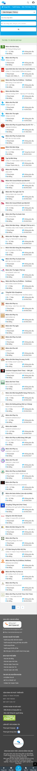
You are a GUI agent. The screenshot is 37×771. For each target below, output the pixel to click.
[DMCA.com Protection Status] (9, 718)
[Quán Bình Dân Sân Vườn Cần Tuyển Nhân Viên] (3, 70)
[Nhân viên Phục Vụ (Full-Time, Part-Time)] (3, 595)
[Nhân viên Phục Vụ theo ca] (3, 572)
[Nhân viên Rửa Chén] (3, 91)
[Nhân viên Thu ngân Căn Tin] (3, 192)
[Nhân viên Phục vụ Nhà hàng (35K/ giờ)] (3, 438)
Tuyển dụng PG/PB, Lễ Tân (11, 648)
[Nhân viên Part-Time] (3, 382)
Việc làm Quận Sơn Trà (10, 667)
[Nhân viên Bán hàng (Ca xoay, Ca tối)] (3, 359)
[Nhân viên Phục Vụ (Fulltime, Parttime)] (3, 561)
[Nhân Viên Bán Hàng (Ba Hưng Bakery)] (3, 247)
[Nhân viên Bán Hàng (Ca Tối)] (3, 527)
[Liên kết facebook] (17, 728)
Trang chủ (6, 7)
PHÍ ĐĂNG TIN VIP (9, 677)
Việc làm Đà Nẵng (9, 658)
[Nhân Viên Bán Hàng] (3, 148)
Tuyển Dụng (16, 7)
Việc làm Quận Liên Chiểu (11, 670)
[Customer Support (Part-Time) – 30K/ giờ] (3, 371)
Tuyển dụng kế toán (9, 645)
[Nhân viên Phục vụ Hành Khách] (3, 472)
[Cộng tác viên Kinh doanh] (3, 516)
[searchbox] (19, 12)
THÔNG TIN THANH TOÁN (11, 683)
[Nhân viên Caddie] (3, 426)
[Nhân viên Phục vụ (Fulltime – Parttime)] (3, 281)
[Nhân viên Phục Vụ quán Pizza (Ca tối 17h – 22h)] (3, 126)
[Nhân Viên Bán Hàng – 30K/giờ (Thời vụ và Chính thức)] (3, 225)
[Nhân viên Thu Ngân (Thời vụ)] (3, 270)
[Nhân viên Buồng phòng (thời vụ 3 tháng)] (3, 404)
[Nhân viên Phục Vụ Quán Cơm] (3, 137)
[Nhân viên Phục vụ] (3, 303)
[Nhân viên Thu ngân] (3, 114)
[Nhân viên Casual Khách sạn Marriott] (3, 181)
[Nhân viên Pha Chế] (3, 103)
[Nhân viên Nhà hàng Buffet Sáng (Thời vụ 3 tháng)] (3, 393)
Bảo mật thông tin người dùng (13, 713)
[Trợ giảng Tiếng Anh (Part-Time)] (3, 505)
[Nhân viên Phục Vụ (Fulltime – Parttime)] (3, 80)
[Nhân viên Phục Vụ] (3, 58)
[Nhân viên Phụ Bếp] (3, 169)
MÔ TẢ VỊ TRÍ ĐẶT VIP (10, 680)
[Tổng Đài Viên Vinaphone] (3, 292)
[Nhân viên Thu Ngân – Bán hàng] (3, 236)
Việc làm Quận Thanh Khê (11, 664)
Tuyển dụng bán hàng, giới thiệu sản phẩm (15, 642)
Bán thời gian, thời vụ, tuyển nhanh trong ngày (16, 651)
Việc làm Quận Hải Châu (10, 661)
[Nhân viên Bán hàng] (3, 47)
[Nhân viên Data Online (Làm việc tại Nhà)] (3, 493)
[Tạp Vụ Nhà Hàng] (3, 159)
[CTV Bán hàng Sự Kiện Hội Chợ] (3, 549)
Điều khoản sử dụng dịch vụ (12, 710)
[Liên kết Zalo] (18, 732)
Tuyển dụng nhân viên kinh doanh (13, 640)
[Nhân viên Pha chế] (3, 348)
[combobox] (18, 12)
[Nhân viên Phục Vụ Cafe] (3, 337)
